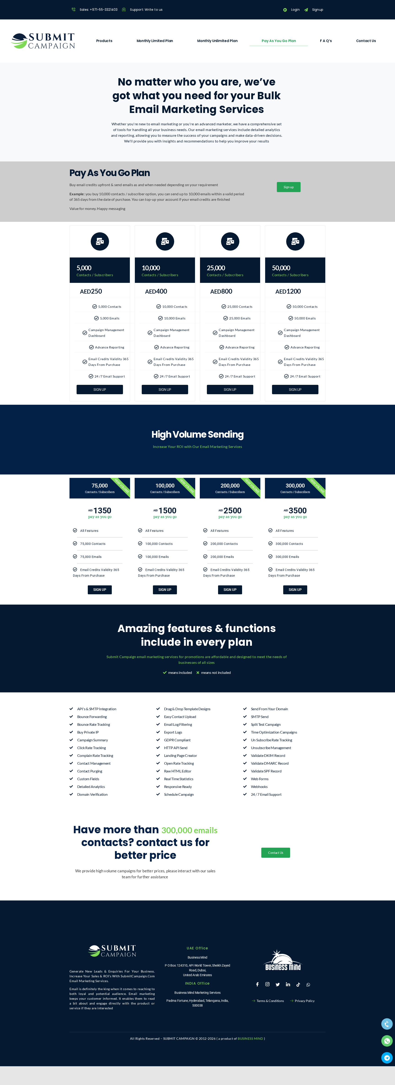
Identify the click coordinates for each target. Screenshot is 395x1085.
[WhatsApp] (308, 984)
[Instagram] (267, 984)
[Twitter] (277, 984)
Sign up (99, 389)
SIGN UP (99, 590)
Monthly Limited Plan (155, 40)
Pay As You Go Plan (279, 40)
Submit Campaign (122, 656)
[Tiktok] (298, 984)
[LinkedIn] (288, 984)
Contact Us (366, 40)
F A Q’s (326, 40)
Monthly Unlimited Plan (217, 40)
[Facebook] (257, 984)
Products (104, 40)
